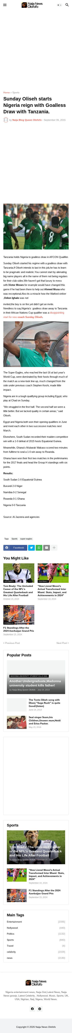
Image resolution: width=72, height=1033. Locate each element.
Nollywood (36, 927)
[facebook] (32, 1009)
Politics (36, 933)
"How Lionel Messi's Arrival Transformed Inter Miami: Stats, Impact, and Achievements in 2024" (52, 591)
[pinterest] (40, 1009)
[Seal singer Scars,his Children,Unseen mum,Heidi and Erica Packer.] (17, 722)
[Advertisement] (36, 48)
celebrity (36, 951)
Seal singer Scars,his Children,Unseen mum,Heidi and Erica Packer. (45, 720)
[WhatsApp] (39, 548)
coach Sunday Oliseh (30, 317)
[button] (4, 5)
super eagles (26, 539)
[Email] (46, 548)
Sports (15, 92)
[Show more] (54, 548)
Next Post (62, 643)
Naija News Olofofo (45, 1027)
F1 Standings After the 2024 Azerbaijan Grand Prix (18, 629)
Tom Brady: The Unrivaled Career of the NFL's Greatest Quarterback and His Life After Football (18, 591)
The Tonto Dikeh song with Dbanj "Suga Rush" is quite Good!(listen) (44, 702)
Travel (36, 945)
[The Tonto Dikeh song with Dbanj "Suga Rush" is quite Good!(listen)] (17, 704)
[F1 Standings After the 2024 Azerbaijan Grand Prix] (17, 895)
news (36, 958)
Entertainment (36, 921)
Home (6, 92)
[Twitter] (31, 548)
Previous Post (12, 643)
